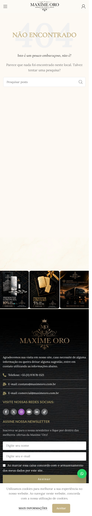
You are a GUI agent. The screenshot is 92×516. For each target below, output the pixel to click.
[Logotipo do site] (44, 6)
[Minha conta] (83, 6)
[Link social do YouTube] (29, 412)
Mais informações (33, 508)
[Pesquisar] (81, 82)
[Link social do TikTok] (44, 412)
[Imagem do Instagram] (44, 289)
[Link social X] (13, 412)
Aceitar (61, 508)
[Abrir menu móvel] (5, 6)
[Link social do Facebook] (6, 412)
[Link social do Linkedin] (37, 412)
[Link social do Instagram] (21, 412)
